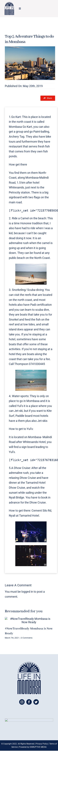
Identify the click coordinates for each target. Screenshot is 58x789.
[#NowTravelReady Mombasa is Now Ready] (29, 620)
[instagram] (22, 702)
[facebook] (29, 702)
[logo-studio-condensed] (9, 3)
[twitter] (36, 702)
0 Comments (26, 638)
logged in (27, 591)
